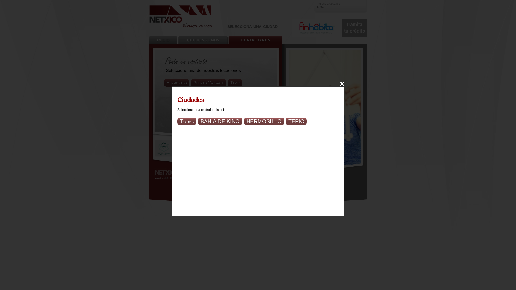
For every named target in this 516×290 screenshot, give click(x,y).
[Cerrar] (342, 84)
